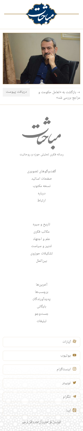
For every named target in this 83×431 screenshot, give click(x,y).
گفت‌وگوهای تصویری (41, 172)
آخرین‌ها (41, 285)
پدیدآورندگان (41, 299)
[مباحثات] (41, 14)
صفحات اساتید (41, 179)
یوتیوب (65, 356)
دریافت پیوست (16, 92)
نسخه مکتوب (41, 186)
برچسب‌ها (41, 292)
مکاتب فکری (41, 232)
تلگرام (67, 397)
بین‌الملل (41, 261)
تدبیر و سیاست (41, 246)
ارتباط (41, 201)
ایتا (68, 411)
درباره (41, 194)
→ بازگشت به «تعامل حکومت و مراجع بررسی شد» (59, 95)
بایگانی (41, 307)
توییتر (66, 383)
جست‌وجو (41, 314)
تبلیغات (42, 321)
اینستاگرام (64, 370)
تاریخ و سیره (41, 225)
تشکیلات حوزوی (41, 254)
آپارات (66, 342)
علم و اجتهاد (41, 239)
